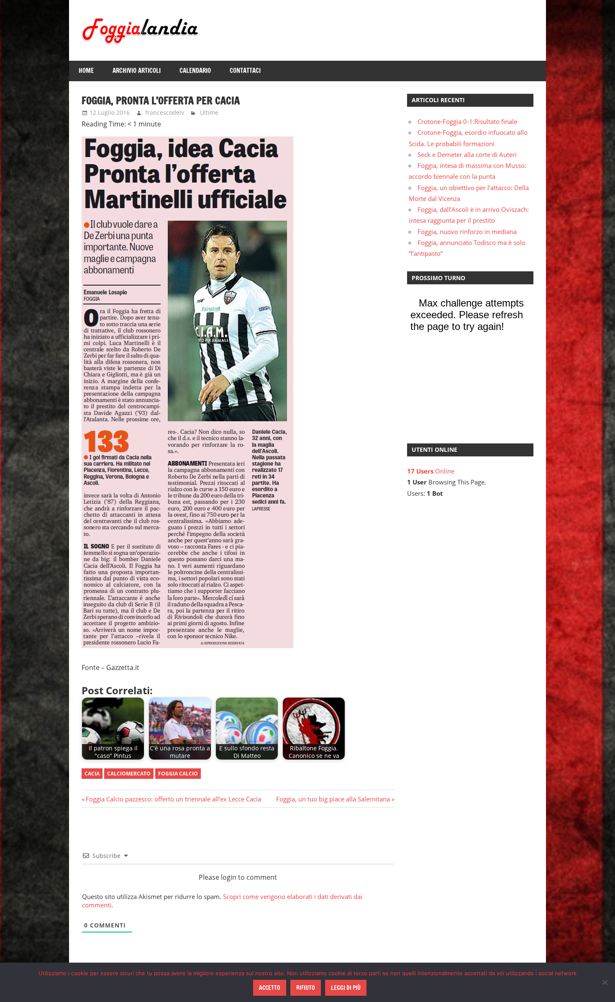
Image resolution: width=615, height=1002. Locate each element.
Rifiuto (305, 988)
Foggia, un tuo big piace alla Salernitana (333, 799)
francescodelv (164, 112)
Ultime (209, 112)
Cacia (92, 773)
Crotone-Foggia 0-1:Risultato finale (467, 121)
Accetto (269, 988)
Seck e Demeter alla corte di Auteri (467, 154)
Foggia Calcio (178, 773)
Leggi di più (346, 988)
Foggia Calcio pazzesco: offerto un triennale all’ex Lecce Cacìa (173, 799)
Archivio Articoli (137, 70)
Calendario (195, 70)
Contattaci (245, 70)
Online (430, 471)
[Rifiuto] (604, 982)
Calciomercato (129, 773)
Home (86, 70)
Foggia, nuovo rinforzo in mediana (467, 231)
